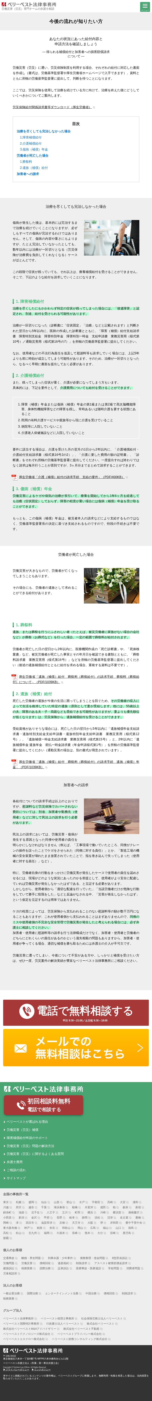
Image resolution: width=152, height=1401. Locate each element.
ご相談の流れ (16, 1170)
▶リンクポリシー (41, 1369)
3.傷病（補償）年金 (34, 149)
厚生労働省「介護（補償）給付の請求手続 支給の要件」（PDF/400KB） (72, 477)
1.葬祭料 (26, 161)
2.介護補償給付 (31, 143)
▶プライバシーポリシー (16, 1369)
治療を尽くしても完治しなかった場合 (44, 131)
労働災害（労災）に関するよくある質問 (35, 1154)
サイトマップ (16, 1178)
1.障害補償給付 (31, 137)
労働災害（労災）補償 (22, 1129)
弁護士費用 (15, 1162)
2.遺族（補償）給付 (34, 167)
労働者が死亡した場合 (32, 155)
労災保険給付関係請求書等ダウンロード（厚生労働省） (52, 107)
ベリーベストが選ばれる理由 (27, 1121)
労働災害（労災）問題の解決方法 (30, 1146)
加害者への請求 (28, 174)
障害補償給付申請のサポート (27, 1138)
